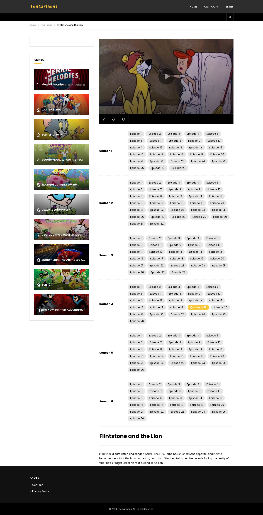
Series (229, 6)
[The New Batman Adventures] (61, 304)
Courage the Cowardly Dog (61, 235)
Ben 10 (46, 285)
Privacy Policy (40, 491)
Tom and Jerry (52, 135)
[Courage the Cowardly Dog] (61, 229)
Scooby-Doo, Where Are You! (63, 160)
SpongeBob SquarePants (60, 184)
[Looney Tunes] (61, 104)
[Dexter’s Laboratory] (61, 204)
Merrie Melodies (53, 84)
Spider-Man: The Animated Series (66, 260)
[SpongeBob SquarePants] (61, 179)
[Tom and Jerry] (61, 129)
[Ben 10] (61, 279)
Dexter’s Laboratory (56, 210)
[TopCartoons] (44, 6)
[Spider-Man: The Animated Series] (61, 254)
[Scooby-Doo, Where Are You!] (61, 154)
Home (193, 6)
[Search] (229, 17)
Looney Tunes (51, 109)
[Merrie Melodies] (61, 79)
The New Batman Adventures (62, 310)
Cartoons (211, 6)
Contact (37, 485)
